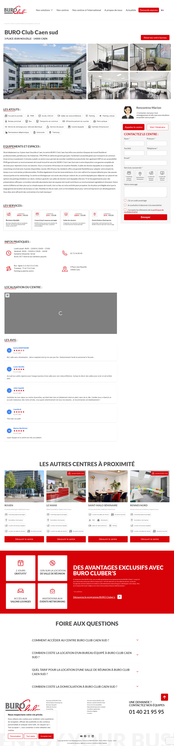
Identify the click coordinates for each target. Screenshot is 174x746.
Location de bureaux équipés (24, 23)
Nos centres (63, 10)
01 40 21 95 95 (146, 712)
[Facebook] (85, 736)
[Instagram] (89, 736)
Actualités (131, 10)
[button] (6, 487)
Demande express (149, 10)
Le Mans (51, 505)
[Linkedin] (93, 736)
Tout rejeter (30, 736)
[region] (31, 726)
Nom (127, 138)
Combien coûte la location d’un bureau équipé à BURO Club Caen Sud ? (82, 655)
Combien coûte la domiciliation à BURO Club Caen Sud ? (74, 686)
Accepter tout (46, 736)
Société (127, 148)
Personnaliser (15, 736)
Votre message (131, 184)
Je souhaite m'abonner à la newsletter (144, 205)
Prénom (151, 138)
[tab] (87, 640)
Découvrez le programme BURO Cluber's (94, 597)
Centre (12, 23)
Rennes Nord (139, 505)
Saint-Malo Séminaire (103, 505)
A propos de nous (113, 10)
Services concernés (133, 167)
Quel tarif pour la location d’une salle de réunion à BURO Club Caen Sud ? (81, 672)
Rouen (8, 505)
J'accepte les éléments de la (144, 211)
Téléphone (152, 148)
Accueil (6, 23)
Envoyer (145, 217)
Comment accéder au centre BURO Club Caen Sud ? (70, 640)
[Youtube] (81, 736)
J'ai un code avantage (137, 200)
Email (127, 158)
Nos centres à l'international (86, 10)
